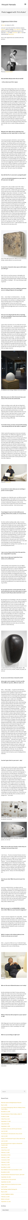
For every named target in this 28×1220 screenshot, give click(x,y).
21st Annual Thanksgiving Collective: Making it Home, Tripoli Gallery (13, 1108)
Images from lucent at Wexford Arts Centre (11, 1184)
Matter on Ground (5, 1199)
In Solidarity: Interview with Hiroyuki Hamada (11, 1128)
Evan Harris (8, 482)
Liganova (3, 29)
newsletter (15, 32)
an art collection (17, 29)
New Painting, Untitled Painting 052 (9, 1189)
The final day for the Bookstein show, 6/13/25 (11, 1133)
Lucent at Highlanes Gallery (7, 1194)
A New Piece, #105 (5, 1164)
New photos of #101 (5, 1155)
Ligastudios (11, 34)
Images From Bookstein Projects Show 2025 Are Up (13, 1138)
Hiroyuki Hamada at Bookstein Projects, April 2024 (12, 1174)
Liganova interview (9, 21)
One (7, 32)
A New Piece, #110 (5, 1119)
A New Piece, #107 (5, 1150)
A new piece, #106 (5, 1160)
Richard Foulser (9, 71)
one (21, 32)
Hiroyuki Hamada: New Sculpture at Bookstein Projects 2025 (11, 1144)
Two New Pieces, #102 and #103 (8, 1179)
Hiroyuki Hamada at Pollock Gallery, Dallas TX (11, 1114)
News (3, 25)
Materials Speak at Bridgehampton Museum (11, 1102)
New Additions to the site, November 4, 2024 (11, 1169)
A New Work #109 (5, 1124)
